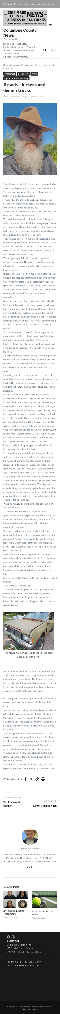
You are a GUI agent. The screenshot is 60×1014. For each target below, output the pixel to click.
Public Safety (9, 47)
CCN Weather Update (23, 50)
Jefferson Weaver (30, 848)
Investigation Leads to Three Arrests (13, 912)
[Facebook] (31, 867)
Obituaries (32, 47)
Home (6, 65)
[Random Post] (50, 25)
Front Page (8, 43)
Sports (6, 50)
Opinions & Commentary (15, 56)
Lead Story (21, 43)
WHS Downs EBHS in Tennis (42, 913)
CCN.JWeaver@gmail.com (26, 965)
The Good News (11, 53)
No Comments (13, 96)
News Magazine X (30, 1009)
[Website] (28, 867)
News (21, 47)
